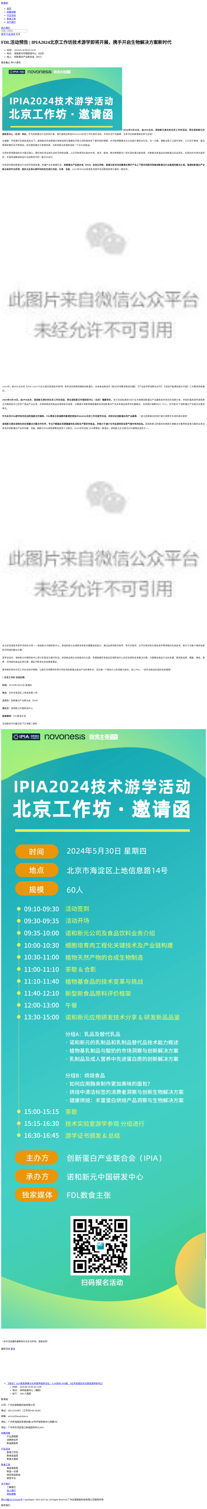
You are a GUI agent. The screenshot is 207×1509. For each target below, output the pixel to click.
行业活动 (11, 15)
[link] (3, 34)
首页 (9, 8)
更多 (13, 1349)
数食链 (4, 3)
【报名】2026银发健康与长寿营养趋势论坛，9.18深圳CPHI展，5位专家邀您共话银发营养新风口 (55, 1383)
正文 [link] (18, 34)
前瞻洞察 (11, 12)
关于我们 (11, 22)
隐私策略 (11, 1494)
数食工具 (11, 19)
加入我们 (5, 28)
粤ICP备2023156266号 (12, 1499)
